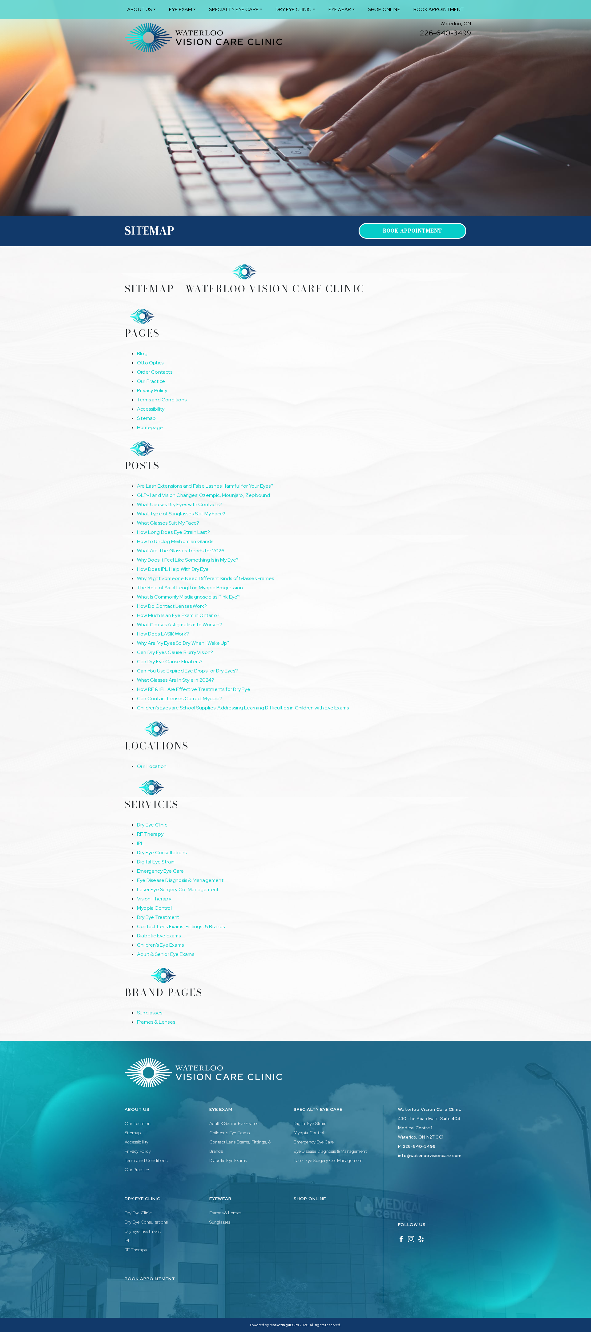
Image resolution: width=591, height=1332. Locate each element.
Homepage (150, 427)
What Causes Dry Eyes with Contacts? (179, 504)
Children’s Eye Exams (160, 945)
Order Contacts (154, 372)
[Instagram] (411, 1238)
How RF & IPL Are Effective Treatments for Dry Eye (193, 689)
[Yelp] (421, 1238)
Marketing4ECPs (284, 1325)
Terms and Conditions (162, 399)
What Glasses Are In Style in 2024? (175, 680)
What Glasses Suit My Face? (168, 523)
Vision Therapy (154, 898)
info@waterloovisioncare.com (429, 1155)
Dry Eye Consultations (162, 852)
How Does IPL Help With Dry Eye (173, 569)
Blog (142, 353)
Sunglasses (149, 1012)
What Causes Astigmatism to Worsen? (179, 624)
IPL (140, 843)
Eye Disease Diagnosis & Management (180, 880)
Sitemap (146, 418)
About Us (139, 9)
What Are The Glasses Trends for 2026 (180, 550)
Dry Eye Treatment (158, 917)
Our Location (152, 766)
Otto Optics (150, 362)
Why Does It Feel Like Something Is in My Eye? (188, 560)
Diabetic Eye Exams (159, 935)
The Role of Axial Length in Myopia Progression (190, 587)
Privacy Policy (152, 390)
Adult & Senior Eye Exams (165, 954)
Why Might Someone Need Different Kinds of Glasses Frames (205, 578)
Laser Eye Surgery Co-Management (178, 889)
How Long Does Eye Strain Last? (173, 532)
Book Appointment (438, 9)
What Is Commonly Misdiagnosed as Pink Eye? (188, 597)
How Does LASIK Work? (163, 634)
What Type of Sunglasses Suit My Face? (181, 513)
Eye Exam (180, 9)
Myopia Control (154, 908)
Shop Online (384, 9)
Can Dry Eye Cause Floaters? (170, 661)
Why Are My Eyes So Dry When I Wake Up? (183, 643)
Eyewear (339, 9)
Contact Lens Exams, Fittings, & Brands (181, 926)
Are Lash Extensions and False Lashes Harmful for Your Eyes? (205, 486)
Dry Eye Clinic (293, 9)
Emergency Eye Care (160, 871)
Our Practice (151, 381)
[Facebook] (401, 1238)
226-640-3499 (445, 33)
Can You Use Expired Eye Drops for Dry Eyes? (187, 671)
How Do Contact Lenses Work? (172, 606)
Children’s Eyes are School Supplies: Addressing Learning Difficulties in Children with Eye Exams (243, 708)
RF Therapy (150, 834)
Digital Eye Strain (156, 862)
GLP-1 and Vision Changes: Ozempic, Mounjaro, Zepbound (203, 495)
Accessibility (151, 409)
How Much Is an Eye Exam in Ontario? (178, 615)
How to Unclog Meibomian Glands (175, 541)
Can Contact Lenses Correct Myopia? (179, 698)
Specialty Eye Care (234, 9)
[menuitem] (141, 9)
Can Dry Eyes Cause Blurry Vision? (175, 652)
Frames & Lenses (156, 1022)
